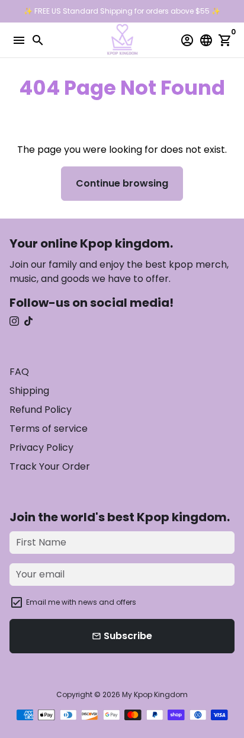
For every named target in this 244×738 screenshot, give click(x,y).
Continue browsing (122, 183)
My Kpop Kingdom (155, 694)
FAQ (19, 371)
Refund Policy (40, 409)
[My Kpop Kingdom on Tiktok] (28, 321)
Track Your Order (49, 466)
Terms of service (48, 428)
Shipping (29, 390)
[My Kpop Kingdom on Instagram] (14, 321)
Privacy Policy (41, 447)
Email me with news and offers (81, 602)
